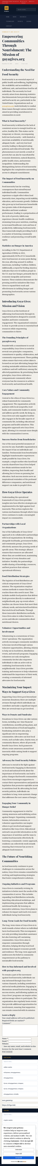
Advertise (31, 1)
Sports (20, 21)
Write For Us (23, 1)
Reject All (19, 1153)
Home (7, 17)
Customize (18, 1149)
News (14, 17)
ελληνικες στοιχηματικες (12, 1072)
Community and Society (10, 32)
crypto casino (8, 1120)
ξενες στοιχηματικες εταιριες (13, 1083)
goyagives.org (8, 106)
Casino (29, 21)
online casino (8, 1067)
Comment (6, 1023)
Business (23, 17)
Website (5, 1044)
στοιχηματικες (8, 1078)
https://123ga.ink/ (9, 1105)
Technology (10, 21)
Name (5, 1038)
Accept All (18, 1158)
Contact (24, 3)
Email (5, 1041)
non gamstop (7, 1100)
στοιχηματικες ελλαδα (11, 1094)
